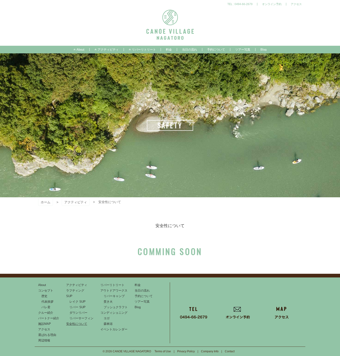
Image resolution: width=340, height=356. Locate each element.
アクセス (296, 4)
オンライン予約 (271, 4)
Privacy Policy (186, 351)
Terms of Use (163, 351)
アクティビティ (75, 202)
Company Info (210, 351)
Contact (230, 351)
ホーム (45, 202)
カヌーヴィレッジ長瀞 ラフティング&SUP (170, 25)
